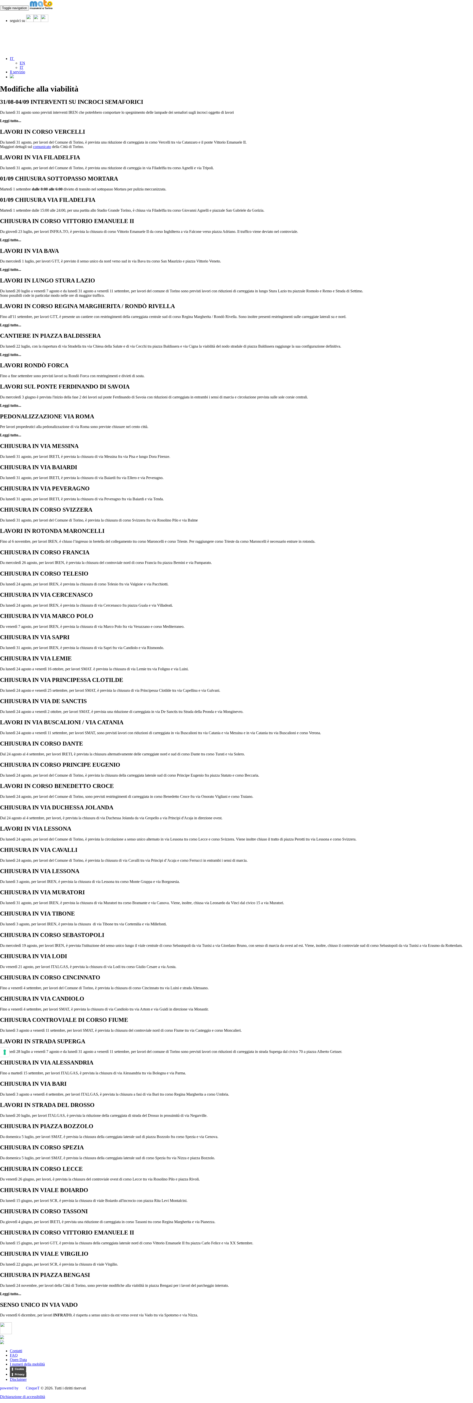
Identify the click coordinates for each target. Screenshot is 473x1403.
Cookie (19, 1369)
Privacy (19, 1374)
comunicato (42, 147)
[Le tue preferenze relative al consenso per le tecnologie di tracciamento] (4, 1052)
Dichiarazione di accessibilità (22, 1397)
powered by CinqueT (20, 1388)
